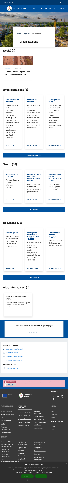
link (51, 472)
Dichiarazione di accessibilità (39, 458)
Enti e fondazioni (6, 421)
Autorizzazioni (38, 428)
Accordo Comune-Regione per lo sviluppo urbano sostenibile (17, 73)
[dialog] (34, 472)
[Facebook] (40, 8)
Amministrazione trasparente (39, 443)
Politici (3, 424)
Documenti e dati (6, 433)
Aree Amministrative (7, 414)
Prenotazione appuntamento (22, 443)
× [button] (66, 463)
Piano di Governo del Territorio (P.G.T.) (17, 297)
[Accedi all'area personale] (60, 2)
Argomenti (26, 34)
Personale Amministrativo (5, 428)
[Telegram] (54, 8)
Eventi (53, 429)
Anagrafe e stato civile (24, 412)
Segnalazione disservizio (22, 449)
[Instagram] (49, 8)
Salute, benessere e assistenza (40, 423)
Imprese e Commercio (24, 419)
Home (19, 34)
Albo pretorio (38, 448)
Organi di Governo (6, 411)
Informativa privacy (40, 451)
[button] (33, 480)
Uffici (2, 417)
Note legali (37, 454)
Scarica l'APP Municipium (21, 454)
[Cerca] (64, 8)
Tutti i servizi (34, 209)
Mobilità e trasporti (23, 425)
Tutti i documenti (34, 278)
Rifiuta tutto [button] (41, 476)
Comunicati (54, 414)
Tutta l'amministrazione (34, 155)
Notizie (7, 68)
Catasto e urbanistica (24, 422)
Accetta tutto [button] (27, 476)
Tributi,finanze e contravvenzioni (39, 418)
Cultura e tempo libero (24, 416)
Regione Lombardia (8, 2)
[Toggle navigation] (3, 8)
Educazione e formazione (38, 412)
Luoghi (53, 426)
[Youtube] (45, 8)
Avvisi (53, 417)
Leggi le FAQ (21, 459)
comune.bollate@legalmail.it (10, 462)
